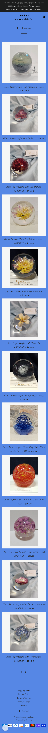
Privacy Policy (24, 702)
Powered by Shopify (24, 720)
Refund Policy (24, 694)
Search (24, 705)
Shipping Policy (24, 690)
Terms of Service (24, 698)
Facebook (25, 711)
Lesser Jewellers (24, 17)
